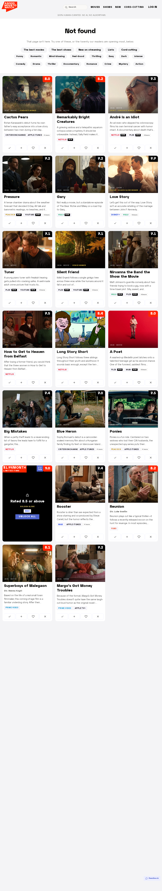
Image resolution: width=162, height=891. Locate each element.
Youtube (32, 215)
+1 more (47, 135)
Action (139, 64)
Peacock (13, 215)
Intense (138, 56)
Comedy (20, 64)
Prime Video (11, 607)
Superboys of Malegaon (25, 586)
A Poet (116, 352)
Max (60, 524)
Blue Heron (66, 431)
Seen (9, 148)
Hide (45, 148)
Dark (124, 56)
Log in (152, 7)
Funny (19, 56)
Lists (111, 50)
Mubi (131, 370)
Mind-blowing (57, 56)
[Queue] (21, 148)
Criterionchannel (15, 135)
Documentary (71, 64)
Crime (108, 64)
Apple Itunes (35, 135)
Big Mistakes (15, 431)
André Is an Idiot (124, 117)
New (118, 7)
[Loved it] (33, 148)
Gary (61, 197)
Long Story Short (72, 352)
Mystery (123, 64)
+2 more (47, 215)
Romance (91, 64)
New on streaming (89, 50)
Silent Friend (68, 272)
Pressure (12, 197)
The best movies (34, 50)
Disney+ (115, 215)
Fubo (114, 528)
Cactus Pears (16, 117)
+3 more (147, 135)
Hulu (63, 215)
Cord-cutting (134, 7)
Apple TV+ (80, 608)
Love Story (119, 197)
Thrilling (96, 56)
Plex (134, 135)
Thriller (52, 64)
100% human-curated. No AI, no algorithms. (81, 15)
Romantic (36, 56)
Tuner (9, 272)
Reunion (117, 506)
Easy (111, 56)
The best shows (61, 50)
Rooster (64, 506)
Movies (95, 7)
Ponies (116, 431)
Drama (36, 64)
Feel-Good (78, 56)
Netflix (65, 140)
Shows (107, 7)
